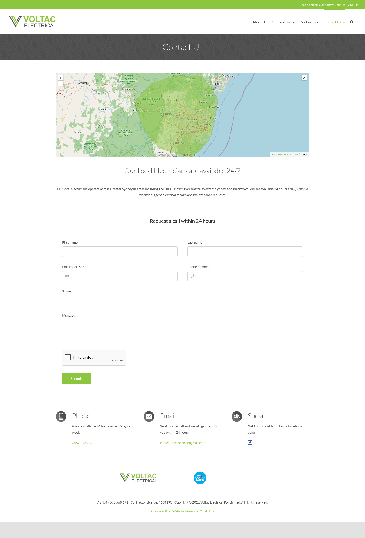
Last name (194, 242)
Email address (73, 267)
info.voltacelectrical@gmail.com (182, 443)
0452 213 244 (82, 443)
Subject (67, 291)
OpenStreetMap (283, 154)
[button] (351, 21)
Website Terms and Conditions (193, 511)
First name (70, 242)
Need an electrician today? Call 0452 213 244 (329, 5)
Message (69, 315)
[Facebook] (250, 442)
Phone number (199, 267)
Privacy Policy (160, 511)
